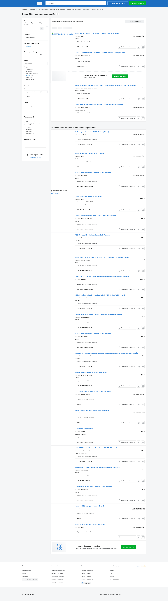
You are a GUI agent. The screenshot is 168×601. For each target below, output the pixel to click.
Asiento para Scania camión (84, 428)
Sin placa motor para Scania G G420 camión (89, 153)
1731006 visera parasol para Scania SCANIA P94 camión (93, 486)
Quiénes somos (26, 570)
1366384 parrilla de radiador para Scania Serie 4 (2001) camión (95, 215)
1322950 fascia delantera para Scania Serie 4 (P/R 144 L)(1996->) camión (98, 314)
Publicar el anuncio (120, 76)
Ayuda (24, 573)
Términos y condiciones (58, 570)
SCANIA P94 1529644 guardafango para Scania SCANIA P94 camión (97, 467)
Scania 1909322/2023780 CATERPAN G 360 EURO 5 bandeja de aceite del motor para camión (105, 85)
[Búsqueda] (47, 3)
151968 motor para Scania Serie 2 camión (88, 196)
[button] (138, 47)
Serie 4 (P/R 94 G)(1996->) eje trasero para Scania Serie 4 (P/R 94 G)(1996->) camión (102, 276)
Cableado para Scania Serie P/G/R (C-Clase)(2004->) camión (94, 132)
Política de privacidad (57, 573)
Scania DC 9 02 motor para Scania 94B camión (90, 506)
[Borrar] (47, 26)
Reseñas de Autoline (57, 579)
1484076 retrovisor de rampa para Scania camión (91, 372)
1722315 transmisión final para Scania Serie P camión (92, 235)
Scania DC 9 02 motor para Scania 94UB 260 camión (92, 410)
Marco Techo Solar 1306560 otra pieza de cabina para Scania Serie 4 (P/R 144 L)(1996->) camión (106, 353)
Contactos (25, 576)
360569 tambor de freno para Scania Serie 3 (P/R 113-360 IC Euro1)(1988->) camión (102, 257)
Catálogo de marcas (57, 582)
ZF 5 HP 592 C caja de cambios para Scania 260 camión (93, 392)
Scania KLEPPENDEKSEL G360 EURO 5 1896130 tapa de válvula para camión (100, 52)
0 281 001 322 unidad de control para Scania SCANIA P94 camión (96, 448)
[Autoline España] (28, 3)
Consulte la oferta (128, 547)
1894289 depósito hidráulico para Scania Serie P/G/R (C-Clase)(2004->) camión (100, 295)
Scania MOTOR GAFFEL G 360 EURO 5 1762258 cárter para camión (97, 33)
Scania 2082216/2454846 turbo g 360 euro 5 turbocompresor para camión (99, 104)
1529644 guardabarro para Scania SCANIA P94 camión (93, 172)
